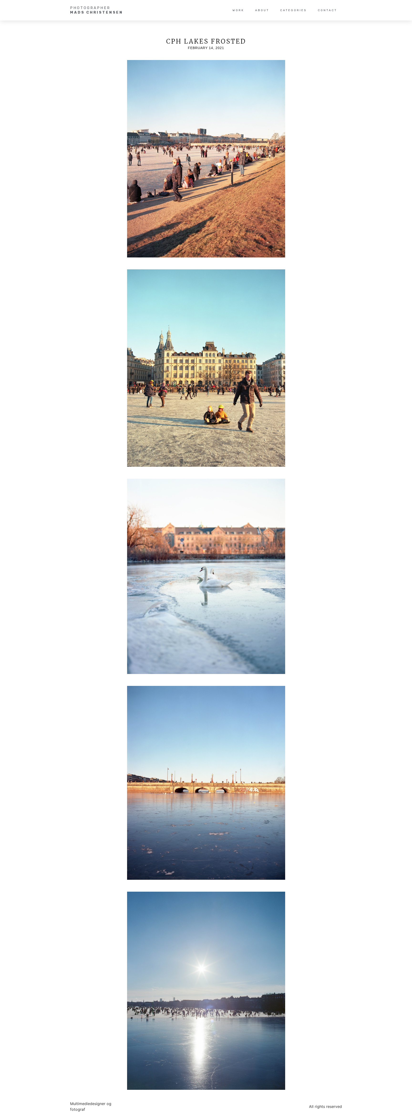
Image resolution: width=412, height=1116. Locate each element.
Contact (327, 10)
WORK (238, 10)
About (262, 10)
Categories (293, 10)
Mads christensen (96, 12)
